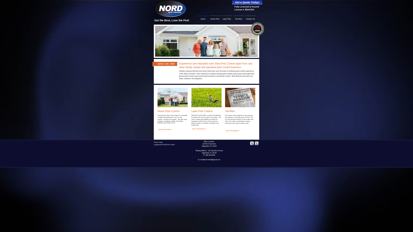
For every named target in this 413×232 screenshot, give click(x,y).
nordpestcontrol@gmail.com (210, 159)
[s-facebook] (252, 143)
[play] (253, 55)
